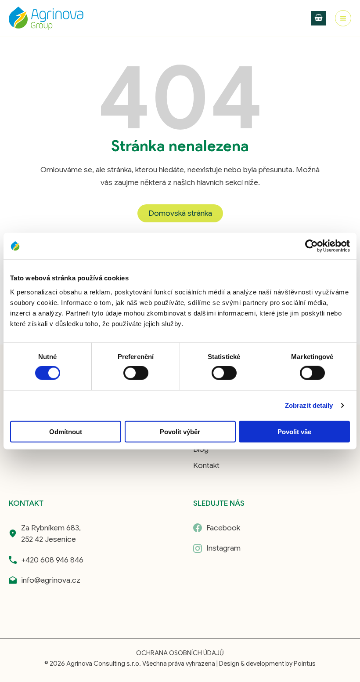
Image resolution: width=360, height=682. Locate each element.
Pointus (305, 663)
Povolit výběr (180, 431)
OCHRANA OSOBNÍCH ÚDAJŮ (180, 653)
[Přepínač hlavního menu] (343, 18)
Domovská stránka (180, 213)
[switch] (135, 373)
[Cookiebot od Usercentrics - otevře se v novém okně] (311, 246)
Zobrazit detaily (309, 405)
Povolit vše (294, 431)
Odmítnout (65, 431)
